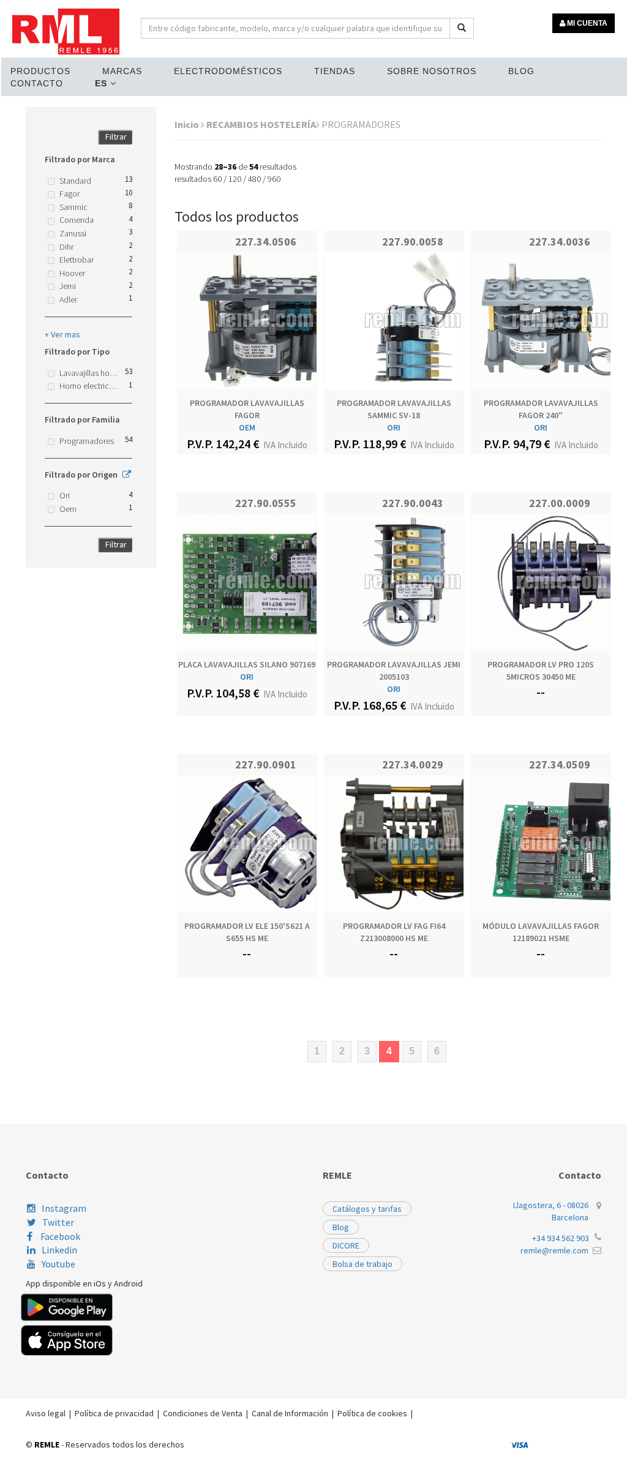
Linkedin (59, 1250)
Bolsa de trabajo (362, 1263)
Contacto (36, 83)
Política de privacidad (114, 1413)
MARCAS (122, 71)
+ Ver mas (62, 334)
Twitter (58, 1222)
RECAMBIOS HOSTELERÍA (261, 124)
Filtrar (116, 136)
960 (274, 178)
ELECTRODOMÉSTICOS (228, 71)
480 (254, 178)
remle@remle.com (554, 1250)
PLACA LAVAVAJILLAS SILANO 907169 (246, 664)
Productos (40, 71)
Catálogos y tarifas (367, 1208)
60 (217, 178)
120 (234, 178)
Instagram (64, 1208)
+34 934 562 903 (560, 1238)
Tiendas (334, 71)
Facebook (59, 1236)
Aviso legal (46, 1413)
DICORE (345, 1245)
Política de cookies (372, 1413)
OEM (247, 427)
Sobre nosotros (431, 71)
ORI (393, 427)
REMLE (46, 1444)
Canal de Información (290, 1413)
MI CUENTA (586, 23)
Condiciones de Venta (202, 1413)
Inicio (188, 124)
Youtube (58, 1264)
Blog (521, 71)
